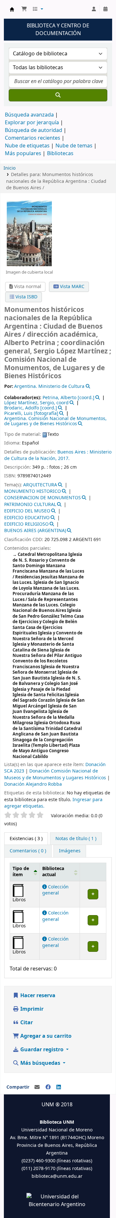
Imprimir (31, 1009)
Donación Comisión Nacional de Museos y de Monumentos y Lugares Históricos (55, 774)
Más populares (23, 153)
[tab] (76, 838)
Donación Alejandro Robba (33, 784)
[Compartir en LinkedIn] (58, 1087)
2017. (64, 458)
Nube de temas (73, 146)
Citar (26, 1022)
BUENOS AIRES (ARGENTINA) (35, 530)
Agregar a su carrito (45, 1036)
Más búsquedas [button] (40, 1063)
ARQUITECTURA (40, 485)
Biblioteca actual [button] (53, 871)
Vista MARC (71, 286)
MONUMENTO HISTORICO (32, 491)
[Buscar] (58, 95)
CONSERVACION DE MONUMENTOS (42, 497)
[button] (24, 9)
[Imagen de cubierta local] (29, 233)
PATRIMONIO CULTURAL (30, 504)
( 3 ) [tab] (26, 838)
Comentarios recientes (32, 138)
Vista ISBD (25, 297)
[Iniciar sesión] (93, 9)
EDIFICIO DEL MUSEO (27, 511)
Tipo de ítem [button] (21, 871)
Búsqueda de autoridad (33, 130)
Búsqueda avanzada (29, 115)
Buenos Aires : (73, 452)
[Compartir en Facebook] (48, 1087)
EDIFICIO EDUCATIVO (27, 517)
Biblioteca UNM (12, 9)
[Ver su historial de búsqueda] (105, 9)
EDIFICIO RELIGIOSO (26, 524)
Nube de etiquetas (27, 146)
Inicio (9, 168)
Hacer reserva (37, 995)
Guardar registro (42, 1050)
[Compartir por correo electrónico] (37, 1087)
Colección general (55, 890)
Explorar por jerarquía (32, 122)
